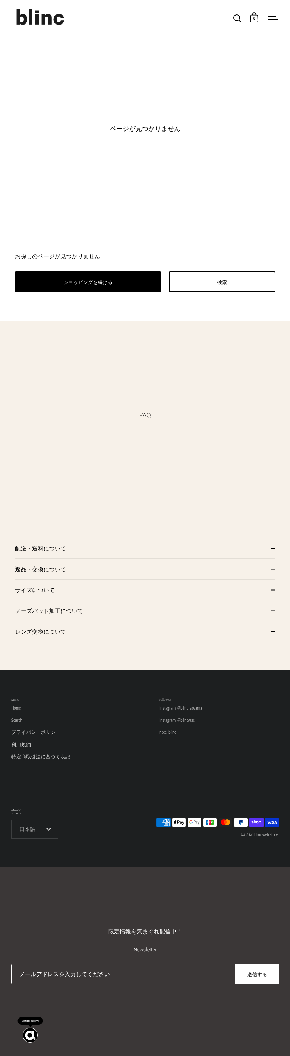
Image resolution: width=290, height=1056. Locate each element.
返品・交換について (40, 569)
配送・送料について (40, 548)
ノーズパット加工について (49, 610)
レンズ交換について (40, 631)
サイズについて (35, 590)
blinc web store (266, 834)
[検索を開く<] (237, 17)
